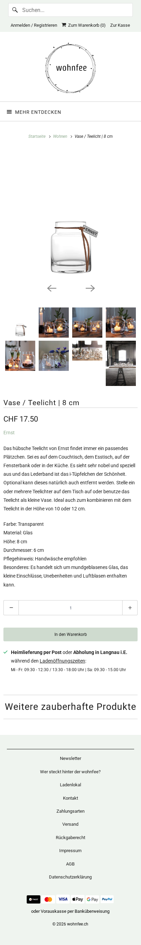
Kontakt (70, 798)
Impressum (70, 850)
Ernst (9, 432)
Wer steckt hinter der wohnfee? (70, 771)
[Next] (89, 287)
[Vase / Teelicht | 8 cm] (70, 214)
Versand (70, 824)
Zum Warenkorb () (86, 25)
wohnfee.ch (77, 924)
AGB (70, 864)
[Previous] (51, 287)
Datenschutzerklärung (70, 877)
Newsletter (70, 758)
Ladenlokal (70, 784)
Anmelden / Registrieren (34, 25)
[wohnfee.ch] (70, 69)
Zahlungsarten (70, 811)
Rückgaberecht (70, 837)
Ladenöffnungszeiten (62, 661)
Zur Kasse (120, 25)
